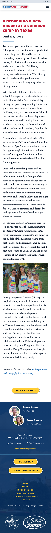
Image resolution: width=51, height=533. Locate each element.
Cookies (18, 505)
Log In (46, 1)
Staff (25, 483)
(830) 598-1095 (36, 443)
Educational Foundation (25, 496)
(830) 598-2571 (7, 1)
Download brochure (25, 470)
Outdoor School (25, 490)
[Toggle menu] (47, 7)
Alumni (25, 486)
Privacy (11, 505)
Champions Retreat (25, 493)
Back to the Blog (25, 390)
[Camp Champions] (15, 6)
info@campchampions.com (25, 449)
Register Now (25, 461)
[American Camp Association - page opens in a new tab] (34, 522)
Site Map (25, 499)
